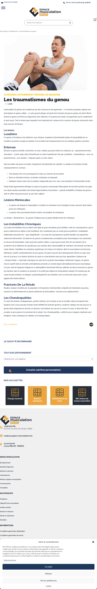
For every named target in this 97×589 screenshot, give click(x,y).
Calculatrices (5, 475)
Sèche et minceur (7, 471)
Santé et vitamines (7, 516)
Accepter (48, 567)
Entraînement (13, 31)
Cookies (48, 586)
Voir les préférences (48, 581)
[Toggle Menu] (3, 8)
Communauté (5, 483)
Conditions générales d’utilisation (12, 531)
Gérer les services (10, 560)
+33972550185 (9, 426)
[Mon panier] (95, 19)
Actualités (4, 488)
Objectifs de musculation (9, 503)
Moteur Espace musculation (10, 479)
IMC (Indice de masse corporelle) (82, 399)
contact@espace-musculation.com (18, 436)
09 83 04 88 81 (85, 2)
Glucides (3, 520)
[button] (93, 542)
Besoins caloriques (37, 399)
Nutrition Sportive (7, 467)
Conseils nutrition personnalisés (43, 370)
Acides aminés (5, 507)
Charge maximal (14, 398)
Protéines (3, 499)
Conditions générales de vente (11, 535)
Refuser (48, 574)
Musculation (4, 31)
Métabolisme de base (59, 399)
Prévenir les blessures (47, 95)
